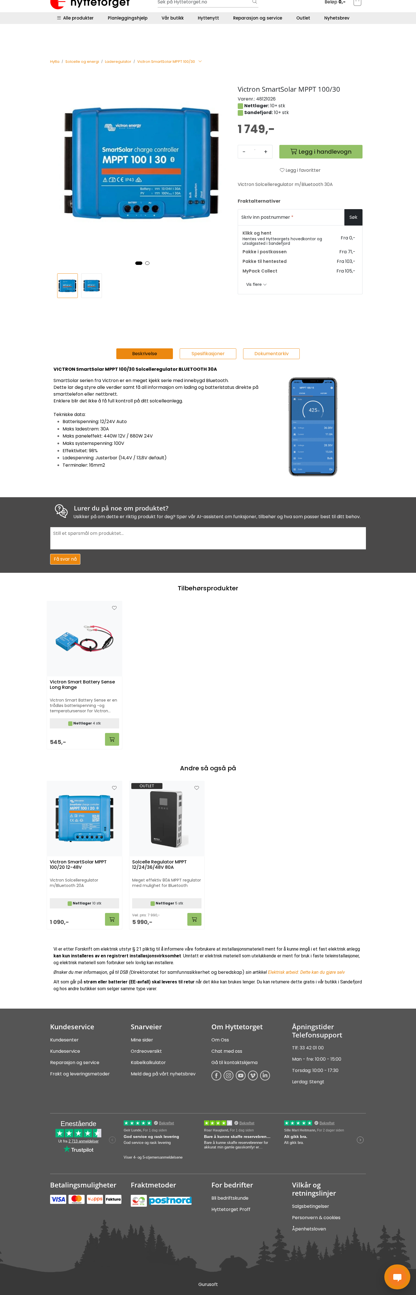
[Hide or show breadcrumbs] (200, 61)
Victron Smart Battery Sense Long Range (82, 685)
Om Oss (220, 1040)
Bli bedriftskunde (229, 1198)
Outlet (303, 18)
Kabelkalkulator (148, 1062)
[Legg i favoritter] (114, 788)
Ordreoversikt (146, 1051)
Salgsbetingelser (310, 1206)
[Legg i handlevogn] (112, 919)
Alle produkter (77, 18)
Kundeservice (65, 1051)
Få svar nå (65, 559)
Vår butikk (173, 18)
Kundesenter (64, 1040)
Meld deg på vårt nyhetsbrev (163, 1074)
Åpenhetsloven (309, 1229)
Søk (353, 217)
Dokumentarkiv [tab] (271, 353)
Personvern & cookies (316, 1217)
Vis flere (254, 284)
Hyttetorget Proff (230, 1209)
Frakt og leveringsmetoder (80, 1074)
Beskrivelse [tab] (144, 353)
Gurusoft (208, 1284)
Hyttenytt (208, 18)
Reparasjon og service (257, 18)
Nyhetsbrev (336, 18)
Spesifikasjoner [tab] (208, 353)
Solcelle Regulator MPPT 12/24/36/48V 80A (159, 865)
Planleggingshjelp (127, 18)
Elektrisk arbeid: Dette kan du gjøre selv (306, 972)
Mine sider (142, 1040)
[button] (138, 263)
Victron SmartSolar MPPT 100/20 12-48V (78, 865)
